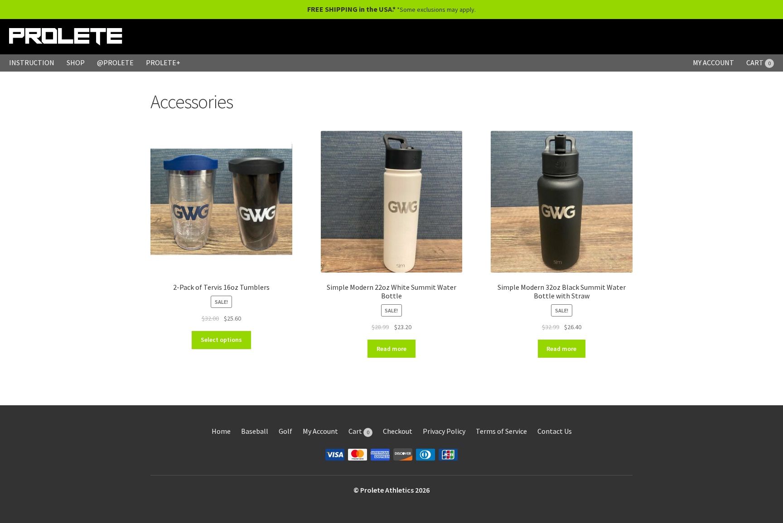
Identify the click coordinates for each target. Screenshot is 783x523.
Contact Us (554, 431)
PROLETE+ (163, 62)
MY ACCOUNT (713, 62)
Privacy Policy (444, 431)
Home (221, 431)
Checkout (397, 431)
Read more (391, 349)
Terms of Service (501, 431)
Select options (221, 340)
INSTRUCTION (31, 62)
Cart (358, 431)
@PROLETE (115, 62)
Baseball (254, 431)
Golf (285, 431)
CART (758, 62)
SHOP (76, 62)
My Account (320, 431)
